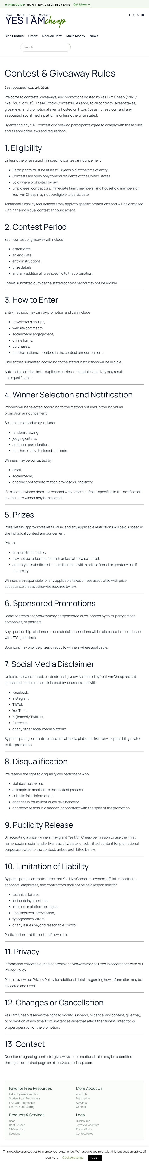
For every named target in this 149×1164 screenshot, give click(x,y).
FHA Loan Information (22, 1102)
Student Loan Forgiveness (24, 1098)
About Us (81, 1094)
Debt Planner (17, 1125)
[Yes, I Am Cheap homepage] (36, 21)
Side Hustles (14, 36)
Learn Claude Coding (21, 1107)
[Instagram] (134, 15)
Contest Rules (84, 1133)
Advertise (81, 1102)
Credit (33, 36)
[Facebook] (129, 15)
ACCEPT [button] (95, 1157)
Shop (12, 1121)
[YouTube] (142, 15)
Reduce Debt (52, 36)
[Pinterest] (138, 15)
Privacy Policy (84, 1129)
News (94, 36)
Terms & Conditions (87, 1125)
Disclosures (83, 1121)
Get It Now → (82, 4)
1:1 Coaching (16, 1129)
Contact (81, 1107)
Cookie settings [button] (72, 1157)
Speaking (14, 1133)
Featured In (83, 1098)
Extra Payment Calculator (24, 1094)
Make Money (75, 36)
